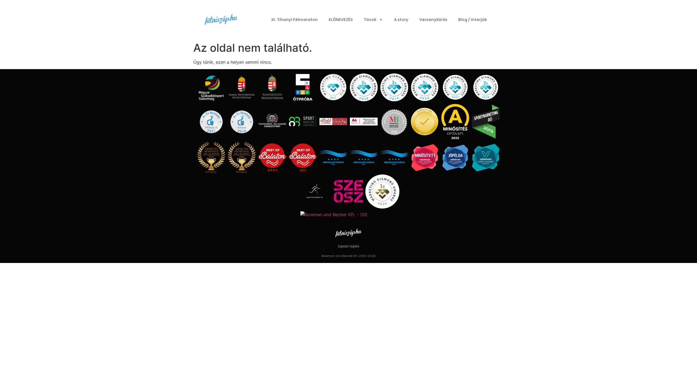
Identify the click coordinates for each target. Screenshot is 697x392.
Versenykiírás (433, 19)
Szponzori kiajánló (348, 246)
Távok (370, 19)
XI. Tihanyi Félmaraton (294, 19)
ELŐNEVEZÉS (341, 19)
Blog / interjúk (472, 19)
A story (401, 19)
